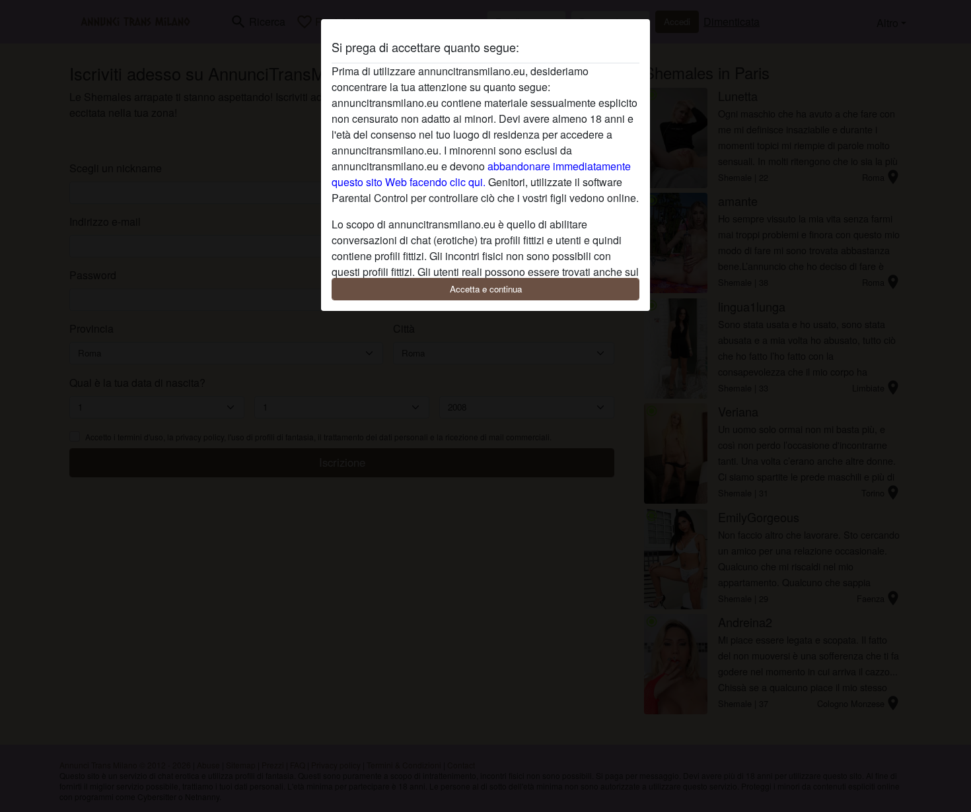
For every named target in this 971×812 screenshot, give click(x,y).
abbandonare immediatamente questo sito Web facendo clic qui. (481, 173)
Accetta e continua (486, 289)
